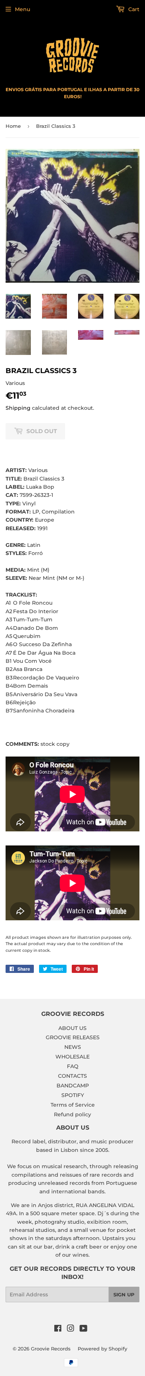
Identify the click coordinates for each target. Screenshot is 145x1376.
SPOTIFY (72, 1095)
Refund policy (72, 1114)
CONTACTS (72, 1076)
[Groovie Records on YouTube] (83, 1329)
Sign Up (124, 1294)
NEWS (72, 1047)
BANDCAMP (73, 1085)
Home (13, 126)
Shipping (18, 408)
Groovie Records (51, 1349)
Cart (133, 9)
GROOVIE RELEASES (73, 1037)
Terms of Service (73, 1104)
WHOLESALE (72, 1056)
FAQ (72, 1066)
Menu (22, 9)
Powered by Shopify (102, 1349)
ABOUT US (72, 1028)
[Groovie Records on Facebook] (58, 1329)
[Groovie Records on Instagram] (70, 1329)
